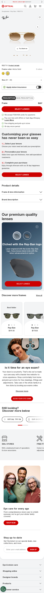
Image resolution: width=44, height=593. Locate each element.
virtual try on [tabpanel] (14, 419)
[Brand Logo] (5, 17)
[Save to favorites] (39, 17)
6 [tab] (28, 426)
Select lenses (22, 109)
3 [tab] (25, 426)
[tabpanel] (11, 319)
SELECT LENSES (22, 175)
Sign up (33, 549)
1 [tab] (20, 426)
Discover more (22, 391)
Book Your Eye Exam (22, 399)
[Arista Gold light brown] (7, 73)
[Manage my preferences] (3, 589)
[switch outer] (38, 87)
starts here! (22, 1)
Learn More (9, 120)
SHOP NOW (10, 523)
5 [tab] (27, 426)
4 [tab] (26, 426)
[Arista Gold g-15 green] (3, 73)
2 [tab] (24, 426)
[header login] (30, 6)
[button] (35, 6)
